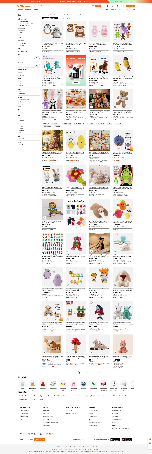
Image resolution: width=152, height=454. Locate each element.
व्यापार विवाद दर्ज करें (93, 416)
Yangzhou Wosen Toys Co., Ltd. (120, 329)
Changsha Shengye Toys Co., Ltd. (97, 83)
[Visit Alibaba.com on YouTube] (126, 429)
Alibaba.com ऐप (91, 439)
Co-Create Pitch (24, 413)
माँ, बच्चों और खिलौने (51, 15)
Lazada (76, 446)
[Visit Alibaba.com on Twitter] (119, 429)
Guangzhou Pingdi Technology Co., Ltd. (51, 261)
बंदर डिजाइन (119, 123)
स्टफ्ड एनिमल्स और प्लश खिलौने (64, 15)
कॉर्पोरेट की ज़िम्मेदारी (24, 416)
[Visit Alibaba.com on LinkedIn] (116, 429)
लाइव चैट (91, 413)
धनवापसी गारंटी (46, 413)
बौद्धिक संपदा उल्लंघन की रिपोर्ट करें (95, 422)
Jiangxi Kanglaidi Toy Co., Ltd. (96, 329)
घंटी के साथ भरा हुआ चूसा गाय (69, 396)
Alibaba (43, 15)
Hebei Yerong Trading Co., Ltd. (49, 83)
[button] (93, 6)
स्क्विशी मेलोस (58, 126)
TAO (88, 446)
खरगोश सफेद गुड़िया (23, 399)
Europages (99, 446)
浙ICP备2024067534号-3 (116, 451)
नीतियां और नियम (46, 425)
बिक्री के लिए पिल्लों (47, 126)
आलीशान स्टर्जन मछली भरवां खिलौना (53, 396)
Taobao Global (82, 446)
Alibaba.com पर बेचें (116, 410)
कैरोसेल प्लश (81, 396)
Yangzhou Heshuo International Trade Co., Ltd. (99, 228)
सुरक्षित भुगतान (46, 410)
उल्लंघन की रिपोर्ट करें (93, 425)
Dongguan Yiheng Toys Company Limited (123, 117)
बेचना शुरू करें (115, 413)
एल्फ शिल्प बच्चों (123, 396)
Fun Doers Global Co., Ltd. (48, 194)
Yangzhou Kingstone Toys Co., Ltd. (74, 261)
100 (97, 372)
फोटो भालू (33, 399)
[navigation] (29, 194)
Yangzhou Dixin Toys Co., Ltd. (49, 117)
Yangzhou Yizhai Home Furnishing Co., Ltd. (99, 50)
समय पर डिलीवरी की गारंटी (48, 416)
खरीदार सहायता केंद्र (93, 410)
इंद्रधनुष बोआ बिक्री (91, 396)
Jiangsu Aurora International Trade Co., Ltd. (52, 364)
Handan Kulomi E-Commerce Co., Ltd (98, 117)
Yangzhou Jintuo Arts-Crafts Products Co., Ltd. (123, 228)
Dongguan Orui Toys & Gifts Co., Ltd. (74, 117)
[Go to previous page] (75, 372)
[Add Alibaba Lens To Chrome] (39, 439)
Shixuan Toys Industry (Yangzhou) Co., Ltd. (52, 50)
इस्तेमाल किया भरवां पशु (80, 123)
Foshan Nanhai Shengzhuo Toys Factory (75, 363)
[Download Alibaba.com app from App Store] (115, 439)
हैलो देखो (41, 399)
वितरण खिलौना (113, 396)
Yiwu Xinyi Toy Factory (118, 366)
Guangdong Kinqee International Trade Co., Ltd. (76, 329)
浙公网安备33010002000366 (101, 451)
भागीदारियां (114, 422)
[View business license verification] (90, 451)
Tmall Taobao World (68, 446)
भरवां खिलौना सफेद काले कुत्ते (37, 396)
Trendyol (93, 446)
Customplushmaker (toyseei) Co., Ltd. (75, 194)
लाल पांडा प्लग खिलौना (24, 396)
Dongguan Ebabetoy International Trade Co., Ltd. (123, 159)
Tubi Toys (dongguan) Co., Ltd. (96, 261)
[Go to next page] (100, 372)
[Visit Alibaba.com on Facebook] (113, 429)
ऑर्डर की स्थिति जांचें (116, 416)
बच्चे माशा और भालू (103, 396)
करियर (21, 419)
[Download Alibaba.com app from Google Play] (127, 439)
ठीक (37, 58)
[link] (150, 439)
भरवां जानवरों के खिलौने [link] (76, 15)
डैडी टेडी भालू (46, 123)
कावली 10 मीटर (56, 123)
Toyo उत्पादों (90, 123)
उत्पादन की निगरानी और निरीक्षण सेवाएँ (50, 422)
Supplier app (82, 439)
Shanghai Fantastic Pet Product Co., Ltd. (122, 261)
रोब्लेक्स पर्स (110, 123)
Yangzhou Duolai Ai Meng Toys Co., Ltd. (122, 83)
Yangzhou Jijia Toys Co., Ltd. (49, 228)
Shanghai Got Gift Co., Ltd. (95, 295)
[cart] (113, 6)
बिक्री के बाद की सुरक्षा (47, 419)
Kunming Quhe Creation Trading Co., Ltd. (76, 159)
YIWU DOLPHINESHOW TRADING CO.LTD (123, 50)
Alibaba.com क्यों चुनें (24, 410)
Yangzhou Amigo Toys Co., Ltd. (96, 194)
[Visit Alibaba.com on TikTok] (129, 429)
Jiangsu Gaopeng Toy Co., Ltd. (120, 194)
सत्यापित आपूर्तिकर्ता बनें (116, 419)
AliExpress (53, 446)
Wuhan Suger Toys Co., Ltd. (49, 159)
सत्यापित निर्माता (69, 410)
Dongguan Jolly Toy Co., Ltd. (72, 295)
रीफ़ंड (90, 419)
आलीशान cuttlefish (67, 123)
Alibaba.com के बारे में (25, 407)
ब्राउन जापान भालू (101, 123)
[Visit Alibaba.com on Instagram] (123, 429)
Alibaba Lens (26, 439)
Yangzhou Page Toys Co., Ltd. (120, 295)
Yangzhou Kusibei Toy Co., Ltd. (73, 50)
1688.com (59, 446)
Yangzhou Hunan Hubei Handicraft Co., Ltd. (99, 363)
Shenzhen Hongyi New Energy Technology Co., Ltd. (99, 160)
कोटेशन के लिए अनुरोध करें (71, 413)
